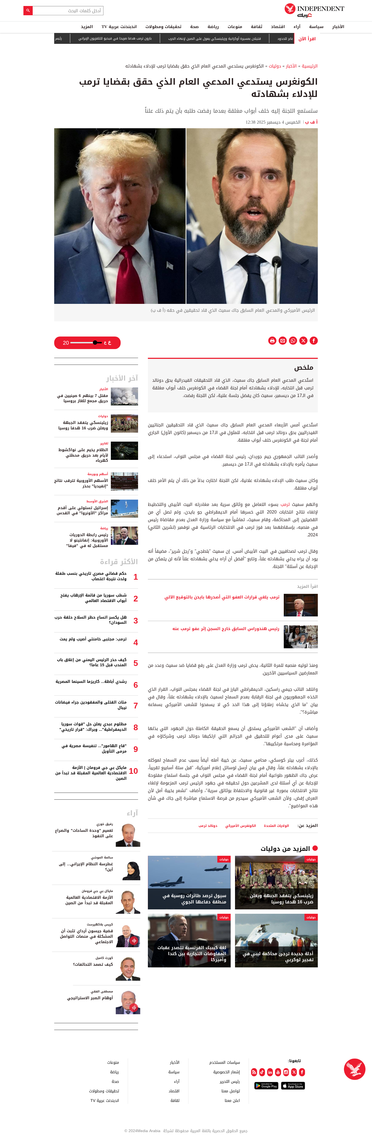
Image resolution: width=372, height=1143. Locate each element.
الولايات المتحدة (276, 825)
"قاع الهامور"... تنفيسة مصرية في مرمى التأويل (94, 748)
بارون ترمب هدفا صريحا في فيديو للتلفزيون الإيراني (140, 39)
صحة (194, 26)
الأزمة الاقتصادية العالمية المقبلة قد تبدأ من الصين (89, 900)
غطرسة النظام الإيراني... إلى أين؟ (86, 866)
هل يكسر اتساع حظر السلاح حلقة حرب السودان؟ (90, 620)
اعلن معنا (232, 1100)
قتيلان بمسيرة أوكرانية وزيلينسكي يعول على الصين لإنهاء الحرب (240, 39)
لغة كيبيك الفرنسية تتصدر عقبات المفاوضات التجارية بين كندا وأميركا (191, 954)
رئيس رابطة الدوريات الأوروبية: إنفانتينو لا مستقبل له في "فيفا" (87, 540)
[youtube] (278, 1072)
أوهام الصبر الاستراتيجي (90, 998)
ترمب (285, 504)
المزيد (87, 26)
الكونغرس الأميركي (240, 825)
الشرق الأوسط (97, 501)
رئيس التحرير (230, 1081)
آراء (297, 26)
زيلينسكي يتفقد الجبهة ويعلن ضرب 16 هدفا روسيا (281, 899)
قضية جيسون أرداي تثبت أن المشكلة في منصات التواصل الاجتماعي (86, 936)
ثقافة (256, 26)
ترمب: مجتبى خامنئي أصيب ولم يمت (93, 639)
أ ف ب (311, 122)
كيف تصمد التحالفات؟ (93, 964)
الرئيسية (310, 66)
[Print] (272, 341)
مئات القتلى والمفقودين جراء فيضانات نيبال (91, 705)
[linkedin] (270, 1072)
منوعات (235, 26)
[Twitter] (294, 1072)
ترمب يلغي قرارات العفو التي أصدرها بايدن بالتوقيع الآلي (221, 597)
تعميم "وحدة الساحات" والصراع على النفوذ (84, 833)
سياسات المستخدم (224, 1062)
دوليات (275, 66)
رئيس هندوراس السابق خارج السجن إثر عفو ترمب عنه (225, 628)
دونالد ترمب (208, 825)
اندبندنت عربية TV (119, 26)
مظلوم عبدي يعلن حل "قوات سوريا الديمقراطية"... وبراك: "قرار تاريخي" (93, 726)
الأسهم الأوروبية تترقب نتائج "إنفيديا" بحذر (81, 483)
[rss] (254, 1072)
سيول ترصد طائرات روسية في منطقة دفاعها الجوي (194, 899)
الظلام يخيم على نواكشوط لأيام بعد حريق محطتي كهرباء (83, 455)
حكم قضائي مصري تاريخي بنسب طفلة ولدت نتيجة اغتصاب (91, 576)
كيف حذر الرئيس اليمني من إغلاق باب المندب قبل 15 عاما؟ (92, 662)
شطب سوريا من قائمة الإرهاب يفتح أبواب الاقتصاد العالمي (93, 598)
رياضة (213, 26)
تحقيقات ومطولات (163, 26)
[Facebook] (302, 1072)
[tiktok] (262, 1072)
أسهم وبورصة (97, 474)
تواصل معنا (230, 1090)
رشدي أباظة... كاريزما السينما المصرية (91, 681)
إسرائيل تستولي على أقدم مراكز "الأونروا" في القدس (82, 510)
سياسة (316, 26)
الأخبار (338, 26)
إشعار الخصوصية (226, 1071)
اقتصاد (278, 26)
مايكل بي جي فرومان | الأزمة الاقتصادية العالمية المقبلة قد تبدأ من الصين (91, 773)
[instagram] (286, 1072)
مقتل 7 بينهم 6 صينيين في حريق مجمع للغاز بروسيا (82, 398)
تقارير (104, 443)
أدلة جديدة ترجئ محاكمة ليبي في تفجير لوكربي (278, 957)
